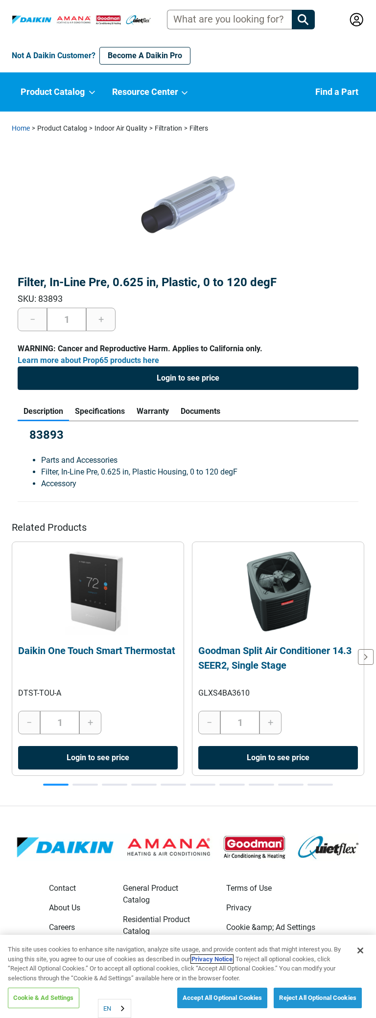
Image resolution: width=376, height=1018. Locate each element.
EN (107, 1008)
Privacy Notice (212, 959)
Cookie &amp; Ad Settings (270, 927)
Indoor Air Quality (120, 128)
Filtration (168, 128)
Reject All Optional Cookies (317, 997)
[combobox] (114, 1008)
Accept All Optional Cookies (222, 997)
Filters (198, 128)
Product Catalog (62, 128)
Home (21, 128)
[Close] (360, 950)
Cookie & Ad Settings (43, 997)
